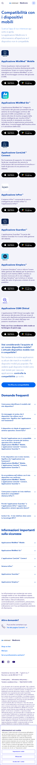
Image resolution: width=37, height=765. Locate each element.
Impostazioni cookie (26, 682)
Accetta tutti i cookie (18, 761)
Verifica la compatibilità (18, 385)
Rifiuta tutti (18, 756)
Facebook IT (2, 661)
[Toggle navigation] (34, 3)
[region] (18, 745)
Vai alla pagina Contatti (16, 628)
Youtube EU (13, 661)
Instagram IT (8, 661)
